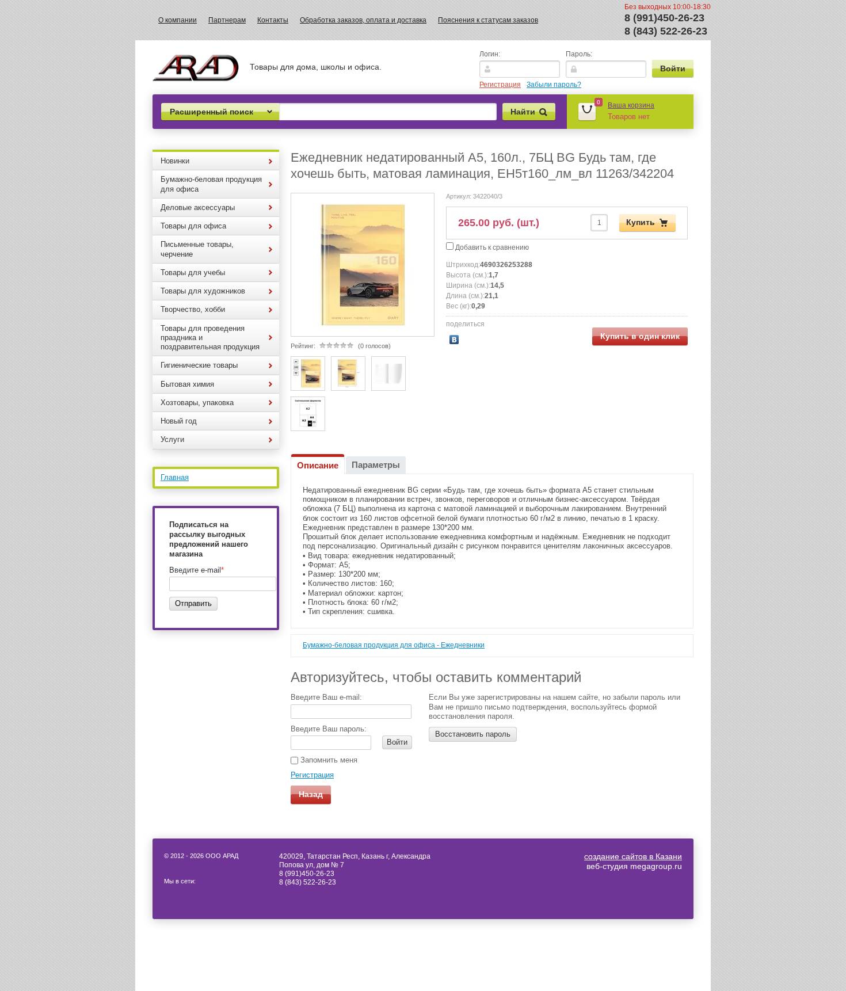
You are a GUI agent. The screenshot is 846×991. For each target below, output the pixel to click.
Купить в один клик (640, 336)
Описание (317, 465)
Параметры (376, 465)
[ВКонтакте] (454, 339)
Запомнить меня (327, 760)
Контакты (272, 20)
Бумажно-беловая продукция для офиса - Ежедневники (394, 645)
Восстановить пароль (472, 734)
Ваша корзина (631, 105)
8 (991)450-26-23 (664, 18)
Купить (640, 221)
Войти (397, 742)
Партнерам (227, 20)
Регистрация (500, 85)
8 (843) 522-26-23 (665, 31)
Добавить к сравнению (491, 247)
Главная (175, 477)
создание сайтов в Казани (633, 856)
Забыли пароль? (554, 85)
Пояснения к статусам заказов (488, 20)
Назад (311, 794)
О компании (177, 20)
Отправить (193, 603)
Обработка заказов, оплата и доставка (363, 20)
